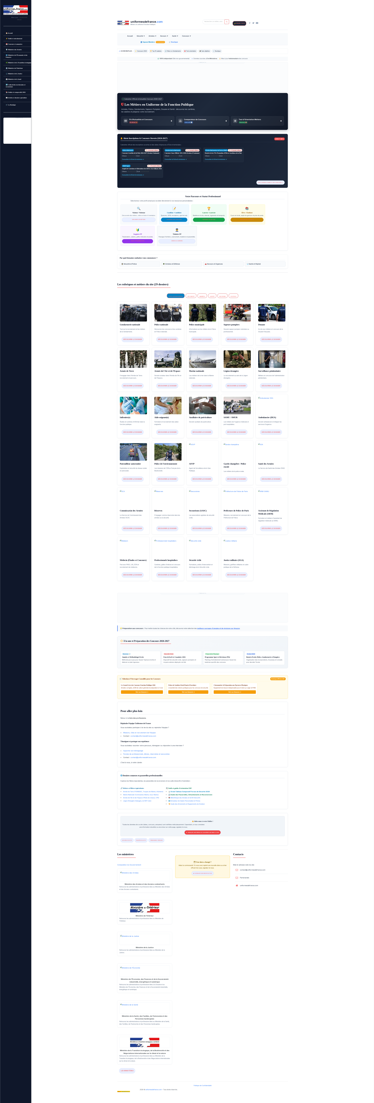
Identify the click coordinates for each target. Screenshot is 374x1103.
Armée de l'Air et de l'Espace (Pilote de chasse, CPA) (141, 798)
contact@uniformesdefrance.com (143, 736)
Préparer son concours (174, 219)
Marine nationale (196, 371)
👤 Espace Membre (152, 42)
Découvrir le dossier (132, 339)
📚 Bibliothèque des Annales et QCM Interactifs (184, 798)
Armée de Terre (127, 371)
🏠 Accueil (9, 33)
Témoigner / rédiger (156, 840)
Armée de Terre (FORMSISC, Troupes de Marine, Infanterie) (143, 792)
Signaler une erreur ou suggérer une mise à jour (203, 832)
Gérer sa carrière (177, 240)
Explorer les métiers (138, 219)
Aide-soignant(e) (161, 417)
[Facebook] (250, 23)
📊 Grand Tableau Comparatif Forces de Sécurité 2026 (189, 792)
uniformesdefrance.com (249, 885)
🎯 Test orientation (190, 51)
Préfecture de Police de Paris (236, 510)
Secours (164, 36)
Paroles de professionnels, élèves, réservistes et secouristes (146, 754)
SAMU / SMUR (231, 417)
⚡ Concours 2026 (141, 51)
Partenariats (244, 878)
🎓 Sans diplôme (204, 51)
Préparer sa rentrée (208, 219)
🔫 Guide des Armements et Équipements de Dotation (186, 804)
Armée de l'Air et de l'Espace (167, 371)
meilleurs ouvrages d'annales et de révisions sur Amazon (218, 628)
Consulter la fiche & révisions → (133, 159)
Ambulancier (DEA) (267, 417)
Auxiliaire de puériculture (200, 417)
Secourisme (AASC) (198, 510)
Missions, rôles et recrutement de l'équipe (139, 733)
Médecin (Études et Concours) (133, 560)
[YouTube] (257, 23)
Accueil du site (127, 840)
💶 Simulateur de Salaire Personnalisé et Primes (184, 801)
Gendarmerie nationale (130, 324)
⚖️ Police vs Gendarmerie (173, 51)
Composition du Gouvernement (129, 865)
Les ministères (127, 1071)
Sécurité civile (195, 560)
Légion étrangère (231, 371)
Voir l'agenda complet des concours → (270, 182)
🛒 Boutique (173, 42)
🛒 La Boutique (11, 105)
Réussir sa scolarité (247, 219)
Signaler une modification (203, 873)
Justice (233, 296)
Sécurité (141, 36)
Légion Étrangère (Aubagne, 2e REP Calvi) (137, 801)
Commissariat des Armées (131, 510)
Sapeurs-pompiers (232, 324)
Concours (186, 36)
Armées (152, 36)
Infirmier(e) (125, 417)
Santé (175, 36)
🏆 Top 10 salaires (155, 51)
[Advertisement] (202, 76)
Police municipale (196, 324)
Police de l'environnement (165, 464)
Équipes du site (141, 840)
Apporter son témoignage (133, 751)
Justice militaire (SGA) (234, 560)
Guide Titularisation (137, 240)
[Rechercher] (226, 21)
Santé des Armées (266, 464)
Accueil (130, 36)
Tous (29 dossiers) (176, 296)
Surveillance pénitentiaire (269, 371)
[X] (253, 23)
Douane (261, 324)
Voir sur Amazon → (142, 692)
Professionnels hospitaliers (166, 560)
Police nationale (161, 324)
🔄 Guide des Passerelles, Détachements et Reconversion (190, 795)
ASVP (191, 464)
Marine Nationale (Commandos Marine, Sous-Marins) (141, 795)
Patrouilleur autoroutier (130, 464)
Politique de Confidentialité (203, 1085)
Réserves (158, 510)
